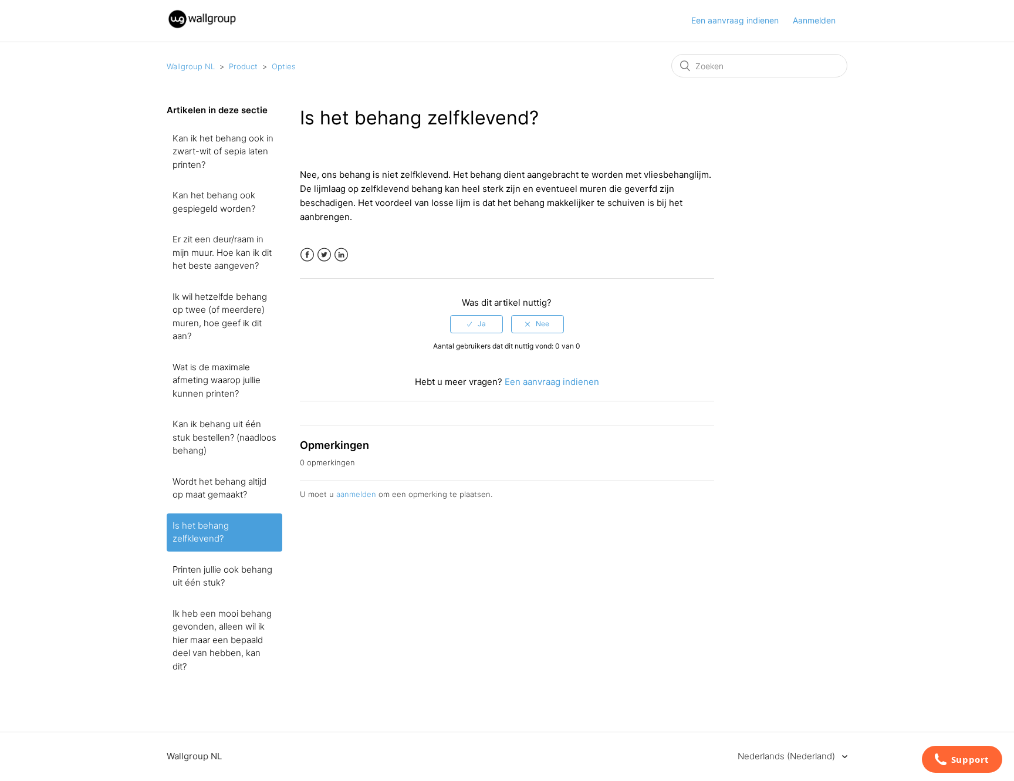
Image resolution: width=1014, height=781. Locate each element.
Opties (284, 66)
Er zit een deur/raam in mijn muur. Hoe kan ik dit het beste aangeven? (222, 252)
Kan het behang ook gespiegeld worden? (214, 202)
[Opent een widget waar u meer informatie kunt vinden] (961, 760)
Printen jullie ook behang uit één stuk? (222, 576)
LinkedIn (341, 255)
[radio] (476, 324)
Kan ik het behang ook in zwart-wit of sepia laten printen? (223, 151)
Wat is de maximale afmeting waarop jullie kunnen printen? (217, 380)
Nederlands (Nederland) (787, 756)
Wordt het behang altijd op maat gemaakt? (219, 488)
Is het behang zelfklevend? (201, 532)
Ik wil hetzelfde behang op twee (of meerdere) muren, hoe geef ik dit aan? (220, 316)
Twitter (324, 255)
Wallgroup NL (191, 66)
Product (243, 66)
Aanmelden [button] (814, 20)
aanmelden (356, 494)
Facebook (307, 255)
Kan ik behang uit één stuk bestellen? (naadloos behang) (224, 437)
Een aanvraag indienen (735, 20)
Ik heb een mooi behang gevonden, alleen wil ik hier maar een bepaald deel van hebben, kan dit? (222, 640)
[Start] (202, 26)
